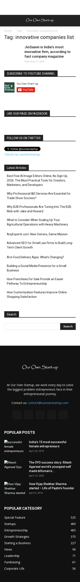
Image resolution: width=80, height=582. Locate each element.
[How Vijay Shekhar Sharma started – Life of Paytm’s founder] (15, 489)
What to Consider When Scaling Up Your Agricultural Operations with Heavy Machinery (37, 222)
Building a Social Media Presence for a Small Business (36, 268)
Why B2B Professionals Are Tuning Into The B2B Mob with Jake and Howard (39, 209)
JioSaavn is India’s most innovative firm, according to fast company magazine (48, 51)
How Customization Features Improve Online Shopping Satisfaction (37, 294)
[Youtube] (63, 415)
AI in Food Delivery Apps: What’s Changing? (35, 257)
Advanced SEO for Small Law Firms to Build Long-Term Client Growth (40, 245)
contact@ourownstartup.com (48, 403)
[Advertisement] (40, 7)
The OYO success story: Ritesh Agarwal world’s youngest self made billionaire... (50, 467)
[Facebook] (17, 415)
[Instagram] (28, 415)
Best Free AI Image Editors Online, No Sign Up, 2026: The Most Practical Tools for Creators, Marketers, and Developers (37, 180)
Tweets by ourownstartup (22, 154)
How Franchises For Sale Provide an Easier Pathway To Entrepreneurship (35, 281)
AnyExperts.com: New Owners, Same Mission (37, 234)
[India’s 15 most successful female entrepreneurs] (15, 447)
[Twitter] (51, 415)
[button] (74, 20)
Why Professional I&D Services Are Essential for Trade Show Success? (39, 196)
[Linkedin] (40, 415)
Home (8, 31)
